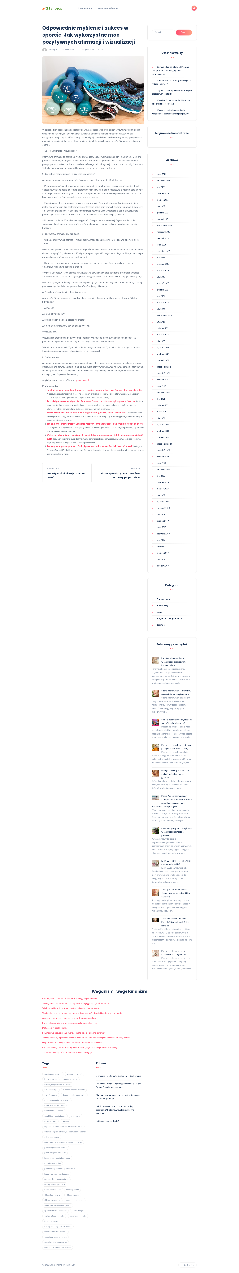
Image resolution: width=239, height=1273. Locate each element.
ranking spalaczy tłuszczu (54, 1184)
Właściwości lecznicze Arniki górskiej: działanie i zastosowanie (70, 1008)
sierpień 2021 (163, 379)
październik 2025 (164, 225)
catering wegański (70, 1079)
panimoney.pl (82, 380)
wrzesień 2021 (163, 373)
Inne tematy (162, 605)
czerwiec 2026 (163, 180)
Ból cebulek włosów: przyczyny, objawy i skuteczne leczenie (69, 1023)
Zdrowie (161, 625)
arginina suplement (74, 1074)
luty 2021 (161, 418)
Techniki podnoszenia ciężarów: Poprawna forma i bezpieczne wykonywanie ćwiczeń (91, 401)
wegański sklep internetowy (55, 1242)
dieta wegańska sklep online (74, 1095)
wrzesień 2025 (163, 232)
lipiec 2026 (161, 174)
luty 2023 (161, 322)
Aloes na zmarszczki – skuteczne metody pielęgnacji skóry (69, 1018)
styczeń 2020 (163, 501)
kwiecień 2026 (163, 193)
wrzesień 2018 (163, 508)
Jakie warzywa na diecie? (107, 1121)
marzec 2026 (163, 200)
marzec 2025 (163, 270)
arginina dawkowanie (52, 1074)
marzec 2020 (163, 489)
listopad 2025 (163, 219)
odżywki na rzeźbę (51, 1137)
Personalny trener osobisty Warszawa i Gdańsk (63, 1142)
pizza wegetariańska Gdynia (55, 1148)
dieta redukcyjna (51, 1090)
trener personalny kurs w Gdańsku (58, 1227)
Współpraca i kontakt (108, 8)
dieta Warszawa (50, 1095)
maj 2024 (161, 296)
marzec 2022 (163, 334)
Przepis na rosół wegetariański (56, 1174)
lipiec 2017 (161, 527)
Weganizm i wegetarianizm (170, 618)
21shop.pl (53, 50)
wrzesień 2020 (163, 450)
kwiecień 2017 (163, 546)
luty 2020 (161, 495)
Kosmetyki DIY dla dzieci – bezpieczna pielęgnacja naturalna (69, 998)
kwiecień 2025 (163, 264)
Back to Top (189, 1265)
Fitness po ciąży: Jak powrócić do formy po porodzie (120, 475)
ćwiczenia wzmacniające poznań (57, 1247)
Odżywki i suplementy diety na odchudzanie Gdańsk (65, 1132)
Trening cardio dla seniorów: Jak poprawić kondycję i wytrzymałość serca (75, 1003)
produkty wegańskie (52, 1163)
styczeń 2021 (163, 424)
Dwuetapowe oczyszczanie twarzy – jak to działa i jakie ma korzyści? (73, 1033)
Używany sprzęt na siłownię (55, 1232)
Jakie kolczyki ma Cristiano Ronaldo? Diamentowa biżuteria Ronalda (175, 922)
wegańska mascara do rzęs (55, 1237)
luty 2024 (161, 309)
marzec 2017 (163, 553)
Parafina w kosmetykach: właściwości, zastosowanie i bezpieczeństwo (174, 662)
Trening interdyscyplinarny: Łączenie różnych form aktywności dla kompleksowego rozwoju (95, 423)
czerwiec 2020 (163, 469)
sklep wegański (72, 1195)
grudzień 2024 (163, 290)
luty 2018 (161, 514)
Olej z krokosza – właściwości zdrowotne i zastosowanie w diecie (72, 1042)
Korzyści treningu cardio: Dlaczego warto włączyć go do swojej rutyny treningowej (79, 1047)
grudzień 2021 (163, 354)
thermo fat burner (51, 1221)
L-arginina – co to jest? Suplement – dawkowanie (118, 1076)
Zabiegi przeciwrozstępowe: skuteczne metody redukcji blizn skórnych (175, 893)
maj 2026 (161, 187)
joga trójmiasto (50, 1121)
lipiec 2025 (161, 245)
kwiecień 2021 (163, 405)
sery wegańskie (72, 1190)
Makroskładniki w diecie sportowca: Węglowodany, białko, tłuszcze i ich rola (86, 412)
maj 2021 (161, 399)
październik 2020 (164, 444)
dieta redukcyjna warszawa (74, 1090)
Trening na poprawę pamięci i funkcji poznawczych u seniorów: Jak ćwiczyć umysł (89, 446)
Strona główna (85, 8)
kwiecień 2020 (163, 482)
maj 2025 (161, 257)
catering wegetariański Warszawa (57, 1084)
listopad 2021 (163, 360)
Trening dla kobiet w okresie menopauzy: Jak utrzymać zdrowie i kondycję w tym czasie (82, 1013)
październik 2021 (164, 367)
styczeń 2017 (163, 566)
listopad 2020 (163, 437)
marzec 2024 (163, 302)
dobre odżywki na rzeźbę (54, 1105)
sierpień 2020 (163, 456)
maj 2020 (161, 476)
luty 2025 (161, 277)
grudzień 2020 (163, 431)
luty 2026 (161, 206)
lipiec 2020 (161, 463)
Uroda (160, 612)
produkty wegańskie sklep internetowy (59, 1169)
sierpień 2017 (163, 521)
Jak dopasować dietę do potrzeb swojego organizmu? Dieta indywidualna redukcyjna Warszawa (115, 1110)
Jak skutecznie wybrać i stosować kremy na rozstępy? (67, 1052)
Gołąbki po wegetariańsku (55, 1116)
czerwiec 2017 (163, 534)
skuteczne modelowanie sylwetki (57, 1205)
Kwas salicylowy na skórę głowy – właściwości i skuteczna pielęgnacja (176, 832)
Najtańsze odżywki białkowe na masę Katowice (63, 1127)
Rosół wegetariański (52, 1190)
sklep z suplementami (74, 1200)
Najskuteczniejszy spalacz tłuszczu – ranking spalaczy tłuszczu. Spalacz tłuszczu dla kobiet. (95, 390)
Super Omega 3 (78, 1211)
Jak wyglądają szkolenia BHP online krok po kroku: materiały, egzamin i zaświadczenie (170, 70)
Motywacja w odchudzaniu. (54, 1028)
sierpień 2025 (163, 238)
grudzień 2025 (163, 213)
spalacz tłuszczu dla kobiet (55, 1211)
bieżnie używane (50, 1079)
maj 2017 (161, 540)
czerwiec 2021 (163, 392)
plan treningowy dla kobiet (55, 1153)
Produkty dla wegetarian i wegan (57, 1158)
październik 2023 (164, 315)
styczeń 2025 (163, 283)
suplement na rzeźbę (78, 1216)
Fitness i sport (69, 50)
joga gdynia (75, 1116)
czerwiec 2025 (163, 251)
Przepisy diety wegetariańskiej (56, 1179)
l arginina (65, 1121)
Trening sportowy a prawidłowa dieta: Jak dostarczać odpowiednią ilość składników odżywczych (86, 1037)
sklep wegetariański (52, 1200)
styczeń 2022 (163, 347)
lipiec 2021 (161, 386)
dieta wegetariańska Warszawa (56, 1100)
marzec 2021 (163, 411)
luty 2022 (161, 341)
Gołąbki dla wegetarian (53, 1111)
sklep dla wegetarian (52, 1195)
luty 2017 (161, 559)
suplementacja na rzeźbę (54, 1216)
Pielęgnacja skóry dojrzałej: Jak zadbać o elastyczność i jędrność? (175, 774)
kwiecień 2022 (163, 328)
